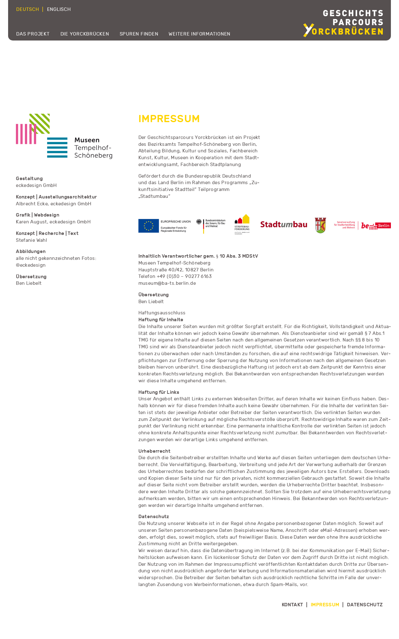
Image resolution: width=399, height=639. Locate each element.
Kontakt (292, 605)
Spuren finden (139, 34)
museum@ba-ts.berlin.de (167, 283)
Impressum (325, 605)
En (59, 9)
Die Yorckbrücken (84, 34)
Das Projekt (33, 34)
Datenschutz (365, 605)
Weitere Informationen (199, 34)
